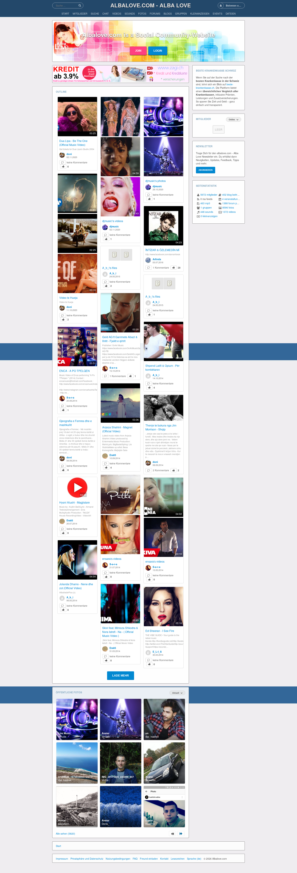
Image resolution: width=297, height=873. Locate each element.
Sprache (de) (194, 858)
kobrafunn (63, 823)
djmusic (114, 226)
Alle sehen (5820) (65, 833)
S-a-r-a (113, 367)
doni (69, 154)
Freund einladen (149, 858)
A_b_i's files (109, 268)
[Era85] (105, 456)
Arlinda (157, 259)
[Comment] (62, 162)
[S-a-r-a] (105, 368)
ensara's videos (111, 559)
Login (157, 50)
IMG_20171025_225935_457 (118, 776)
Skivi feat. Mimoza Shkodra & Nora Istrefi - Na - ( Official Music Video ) (120, 632)
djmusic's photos (155, 181)
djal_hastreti (152, 736)
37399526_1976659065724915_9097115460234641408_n (90, 776)
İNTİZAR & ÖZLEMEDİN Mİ (162, 250)
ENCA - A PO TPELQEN (74, 371)
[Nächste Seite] (181, 833)
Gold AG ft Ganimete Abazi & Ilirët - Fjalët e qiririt (120, 339)
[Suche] (79, 5)
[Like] (63, 166)
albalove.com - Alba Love (150, 5)
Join (138, 50)
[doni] (62, 155)
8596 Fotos (228, 207)
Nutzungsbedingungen (118, 858)
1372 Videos (229, 211)
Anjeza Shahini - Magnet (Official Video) (117, 429)
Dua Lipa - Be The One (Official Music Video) (73, 143)
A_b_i (112, 273)
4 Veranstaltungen (232, 199)
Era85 (112, 455)
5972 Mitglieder (208, 194)
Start (58, 846)
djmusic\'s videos (112, 221)
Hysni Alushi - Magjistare (74, 502)
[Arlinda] (148, 260)
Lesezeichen (178, 858)
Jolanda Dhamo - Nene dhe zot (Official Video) (76, 586)
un (146, 733)
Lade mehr (120, 675)
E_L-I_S (157, 651)
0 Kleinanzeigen (209, 216)
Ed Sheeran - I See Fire (159, 631)
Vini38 (105, 780)
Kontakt (164, 858)
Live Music (64, 733)
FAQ (135, 858)
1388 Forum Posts (231, 203)
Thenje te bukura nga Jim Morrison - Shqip (160, 427)
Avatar (105, 733)
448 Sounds (206, 211)
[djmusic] (105, 227)
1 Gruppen (206, 207)
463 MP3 (205, 203)
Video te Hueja (68, 298)
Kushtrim (150, 823)
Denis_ (105, 823)
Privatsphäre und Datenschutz (86, 858)
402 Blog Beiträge (231, 194)
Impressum (62, 858)
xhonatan (150, 780)
